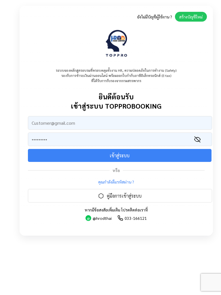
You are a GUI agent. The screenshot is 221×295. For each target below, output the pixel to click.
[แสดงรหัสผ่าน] (197, 139)
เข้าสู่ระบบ (119, 155)
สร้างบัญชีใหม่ (191, 16)
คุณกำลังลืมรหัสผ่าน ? (116, 181)
